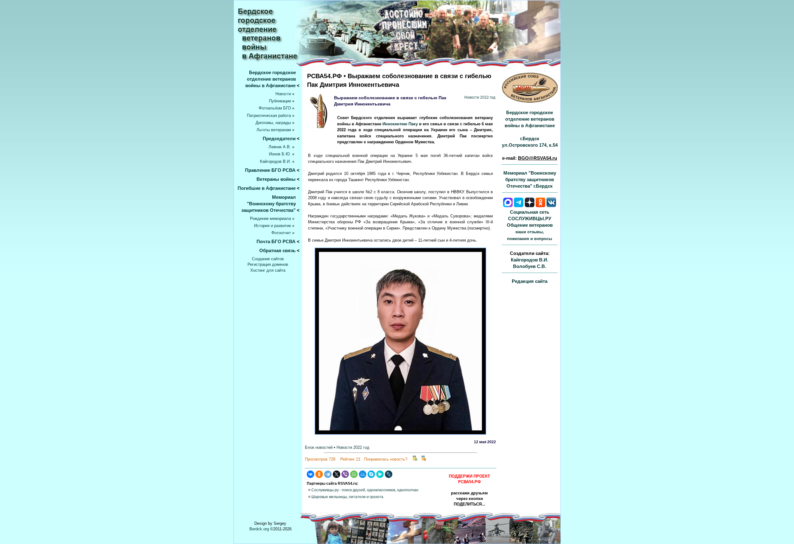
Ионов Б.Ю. (280, 154)
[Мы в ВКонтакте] (551, 205)
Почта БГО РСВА (276, 241)
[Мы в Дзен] (529, 205)
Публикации (280, 101)
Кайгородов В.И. (275, 161)
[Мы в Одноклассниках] (540, 205)
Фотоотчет (281, 232)
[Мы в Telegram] (519, 205)
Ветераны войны (276, 179)
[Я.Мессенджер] (380, 474)
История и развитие (272, 225)
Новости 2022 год (479, 97)
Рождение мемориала (270, 218)
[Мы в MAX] (508, 205)
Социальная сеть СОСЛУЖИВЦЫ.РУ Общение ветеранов (530, 225)
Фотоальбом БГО (275, 108)
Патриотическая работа (269, 115)
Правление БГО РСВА (270, 170)
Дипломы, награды (273, 122)
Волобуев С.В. (529, 266)
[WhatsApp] (354, 474)
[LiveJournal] (388, 474)
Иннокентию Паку (400, 124)
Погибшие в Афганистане (267, 188)
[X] (336, 474)
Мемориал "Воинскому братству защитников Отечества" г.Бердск (529, 179)
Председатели (279, 138)
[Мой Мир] (362, 474)
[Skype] (371, 474)
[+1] (414, 459)
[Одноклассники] (319, 474)
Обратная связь (277, 250)
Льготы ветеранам (273, 129)
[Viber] (345, 474)
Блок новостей (318, 447)
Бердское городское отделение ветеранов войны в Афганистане (272, 79)
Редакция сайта (529, 281)
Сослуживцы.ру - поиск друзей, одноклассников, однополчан (364, 490)
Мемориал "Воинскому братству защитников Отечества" (270, 203)
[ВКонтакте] (310, 474)
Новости (283, 93)
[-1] (423, 459)
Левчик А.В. (280, 147)
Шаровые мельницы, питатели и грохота (347, 497)
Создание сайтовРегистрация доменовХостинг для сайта (268, 264)
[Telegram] (328, 474)
